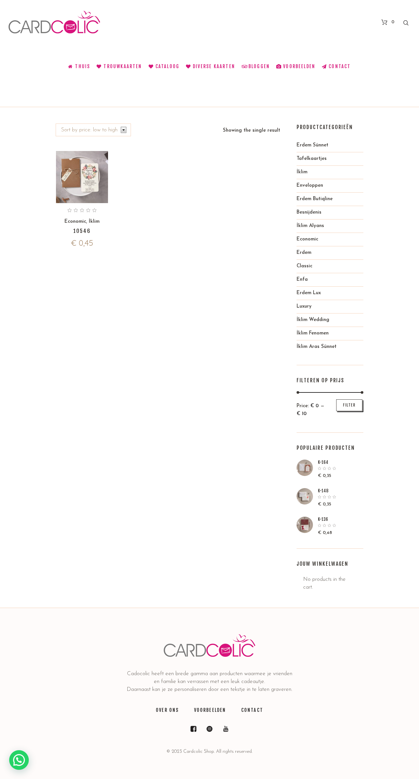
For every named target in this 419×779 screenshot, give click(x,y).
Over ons (167, 710)
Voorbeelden (210, 710)
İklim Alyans (310, 225)
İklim (94, 221)
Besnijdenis (309, 212)
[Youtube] (225, 729)
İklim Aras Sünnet (317, 346)
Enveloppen (310, 185)
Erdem (304, 252)
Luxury (304, 306)
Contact (252, 710)
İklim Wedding (313, 319)
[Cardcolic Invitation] (209, 645)
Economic (75, 221)
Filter (349, 405)
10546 (82, 231)
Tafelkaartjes (312, 158)
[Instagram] (209, 729)
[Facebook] (193, 729)
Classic (304, 266)
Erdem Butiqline (315, 199)
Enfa (302, 279)
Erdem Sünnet (312, 145)
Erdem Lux (309, 293)
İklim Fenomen (313, 333)
